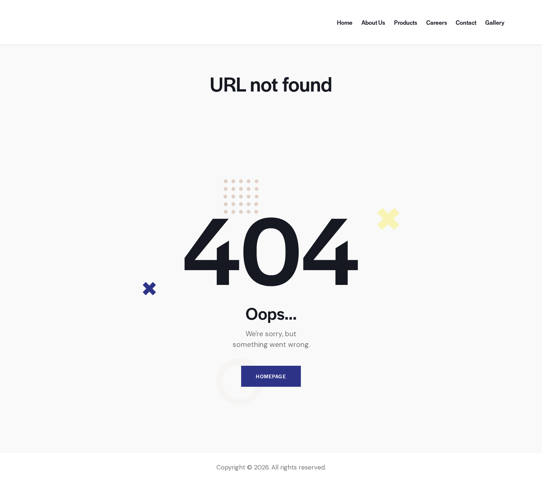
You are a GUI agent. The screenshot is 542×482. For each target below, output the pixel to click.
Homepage (271, 376)
